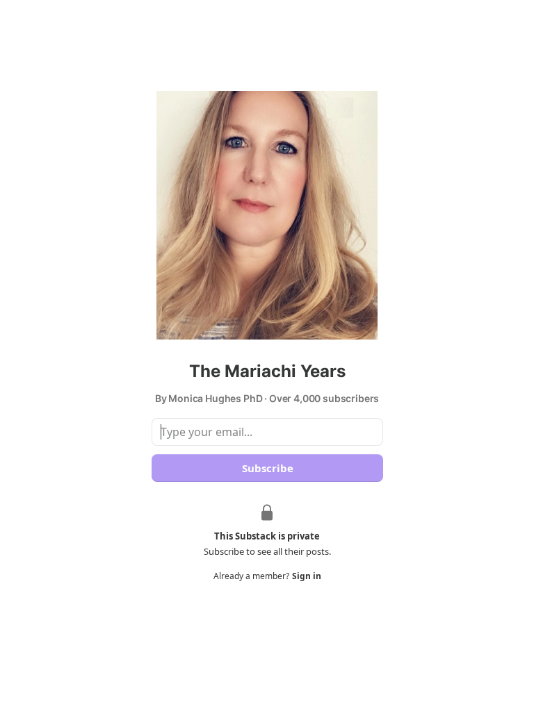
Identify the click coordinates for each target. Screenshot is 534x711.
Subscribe (267, 468)
